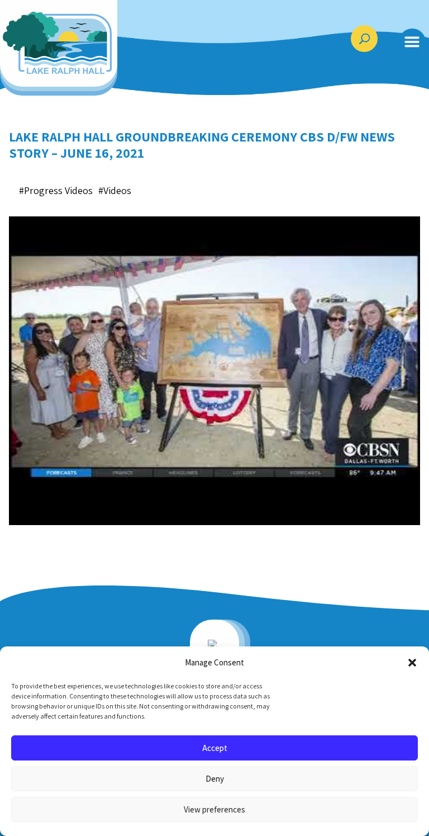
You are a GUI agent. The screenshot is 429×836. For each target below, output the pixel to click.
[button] (412, 662)
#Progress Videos (56, 190)
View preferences (214, 809)
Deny (215, 778)
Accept (214, 748)
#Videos (114, 190)
